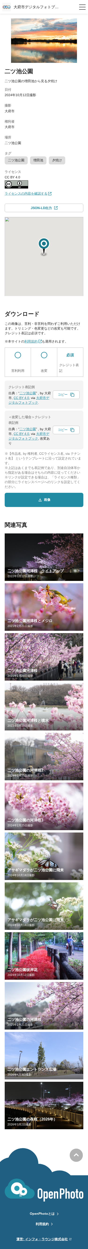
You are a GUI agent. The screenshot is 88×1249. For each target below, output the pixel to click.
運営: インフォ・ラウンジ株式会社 (42, 1239)
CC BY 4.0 (21, 398)
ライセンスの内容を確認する (26, 193)
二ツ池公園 (16, 160)
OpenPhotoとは (42, 1213)
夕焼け (57, 160)
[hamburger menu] (82, 7)
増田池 (38, 160)
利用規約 (42, 1224)
